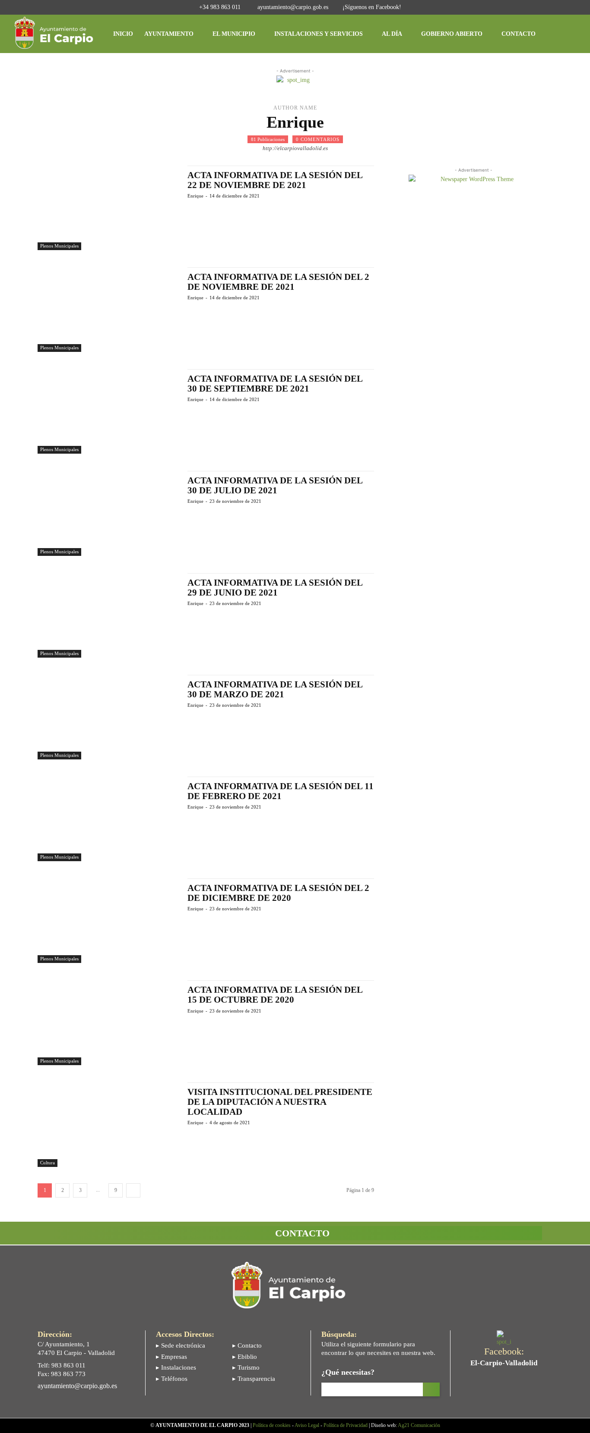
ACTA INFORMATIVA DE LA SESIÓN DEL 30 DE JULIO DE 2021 (275, 485)
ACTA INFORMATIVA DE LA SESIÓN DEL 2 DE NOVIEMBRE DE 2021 (278, 282)
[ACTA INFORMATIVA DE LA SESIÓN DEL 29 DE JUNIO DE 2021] (108, 615)
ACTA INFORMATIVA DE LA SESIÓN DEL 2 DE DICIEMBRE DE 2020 (278, 893)
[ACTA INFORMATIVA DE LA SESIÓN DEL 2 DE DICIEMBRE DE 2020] (108, 920)
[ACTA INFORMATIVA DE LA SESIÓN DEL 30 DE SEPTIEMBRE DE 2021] (108, 411)
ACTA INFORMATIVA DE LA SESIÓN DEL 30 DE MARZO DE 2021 (275, 689)
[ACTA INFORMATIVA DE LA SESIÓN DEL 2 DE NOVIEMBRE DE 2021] (108, 309)
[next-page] (133, 1190)
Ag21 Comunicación (419, 1425)
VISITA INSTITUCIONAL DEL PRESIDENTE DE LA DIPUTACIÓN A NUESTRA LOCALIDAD (279, 1102)
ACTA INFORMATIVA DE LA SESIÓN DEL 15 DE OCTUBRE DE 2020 (275, 995)
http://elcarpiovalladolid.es (295, 148)
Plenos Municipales (59, 245)
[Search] (431, 1389)
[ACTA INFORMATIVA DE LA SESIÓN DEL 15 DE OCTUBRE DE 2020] (108, 1022)
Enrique (195, 195)
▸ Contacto (247, 1345)
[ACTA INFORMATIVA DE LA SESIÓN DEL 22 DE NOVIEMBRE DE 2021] (108, 208)
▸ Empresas (171, 1356)
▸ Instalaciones (176, 1367)
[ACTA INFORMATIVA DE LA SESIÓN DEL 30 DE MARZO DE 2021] (108, 717)
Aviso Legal (307, 1425)
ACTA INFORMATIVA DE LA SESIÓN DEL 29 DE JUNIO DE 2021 (275, 587)
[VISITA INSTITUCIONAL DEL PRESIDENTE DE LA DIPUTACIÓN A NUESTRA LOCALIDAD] (108, 1124)
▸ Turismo (246, 1367)
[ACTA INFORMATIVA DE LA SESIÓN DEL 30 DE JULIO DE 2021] (108, 513)
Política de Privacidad (346, 1425)
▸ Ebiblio (244, 1356)
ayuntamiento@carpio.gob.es (292, 7)
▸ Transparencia (253, 1378)
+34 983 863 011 (220, 7)
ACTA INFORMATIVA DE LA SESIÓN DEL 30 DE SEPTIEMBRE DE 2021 (275, 383)
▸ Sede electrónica (180, 1345)
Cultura (47, 1162)
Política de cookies (272, 1425)
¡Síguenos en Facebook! (372, 7)
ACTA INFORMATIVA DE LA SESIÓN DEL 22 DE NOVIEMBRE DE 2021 (275, 180)
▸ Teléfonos (171, 1378)
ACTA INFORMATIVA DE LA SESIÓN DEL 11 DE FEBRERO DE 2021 (280, 791)
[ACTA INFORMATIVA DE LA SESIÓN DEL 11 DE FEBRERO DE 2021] (108, 819)
